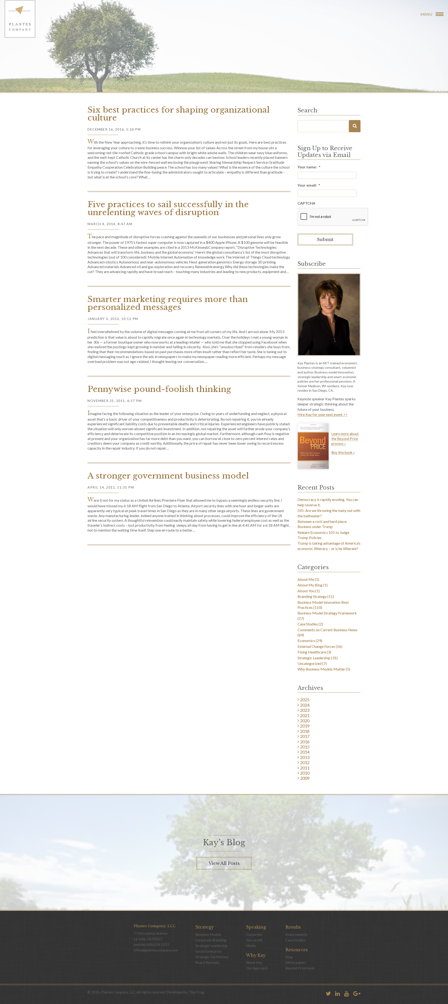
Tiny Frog (196, 992)
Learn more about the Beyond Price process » (345, 439)
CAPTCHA (306, 203)
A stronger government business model (168, 476)
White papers (295, 962)
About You (306, 591)
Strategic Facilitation (211, 957)
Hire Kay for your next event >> (322, 415)
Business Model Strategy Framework (327, 613)
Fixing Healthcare (312, 652)
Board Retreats (207, 962)
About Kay (254, 962)
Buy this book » (343, 452)
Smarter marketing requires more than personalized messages (168, 303)
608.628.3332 (158, 944)
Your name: (309, 167)
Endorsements (296, 934)
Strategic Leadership (314, 658)
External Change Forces (316, 646)
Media (251, 946)
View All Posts (224, 863)
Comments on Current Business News (327, 630)
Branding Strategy (312, 596)
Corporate (254, 934)
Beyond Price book (300, 968)
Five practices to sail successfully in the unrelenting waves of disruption (168, 208)
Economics (306, 640)
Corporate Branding (211, 940)
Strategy (204, 927)
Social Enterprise (208, 951)
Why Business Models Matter (321, 669)
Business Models (208, 934)
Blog (289, 957)
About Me (306, 579)
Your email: (309, 185)
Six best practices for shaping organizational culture (179, 114)
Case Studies (308, 624)
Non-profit (254, 940)
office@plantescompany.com (156, 950)
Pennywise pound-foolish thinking (159, 389)
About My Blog (310, 585)
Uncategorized (310, 663)
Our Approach (257, 968)
